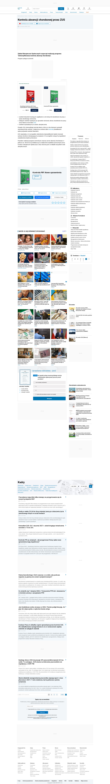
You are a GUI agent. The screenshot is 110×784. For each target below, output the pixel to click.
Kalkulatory (76, 188)
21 (83, 259)
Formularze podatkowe (84, 771)
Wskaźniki (76, 228)
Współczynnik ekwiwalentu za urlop (79, 233)
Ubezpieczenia (46, 488)
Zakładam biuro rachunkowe (73, 750)
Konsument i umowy (47, 753)
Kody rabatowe (83, 768)
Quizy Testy (73, 248)
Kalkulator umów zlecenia (76, 197)
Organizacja (20, 765)
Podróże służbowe (71, 769)
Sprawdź (36, 177)
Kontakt (71, 780)
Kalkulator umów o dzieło (76, 199)
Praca (44, 756)
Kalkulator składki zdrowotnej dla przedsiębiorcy (78, 204)
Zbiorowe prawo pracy (36, 488)
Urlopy (41, 485)
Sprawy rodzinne (46, 750)
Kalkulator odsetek (58, 769)
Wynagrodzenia (74, 221)
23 (89, 259)
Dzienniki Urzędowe (47, 768)
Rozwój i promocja (21, 769)
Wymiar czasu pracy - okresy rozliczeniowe (80, 241)
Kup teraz (34, 110)
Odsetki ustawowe (71, 771)
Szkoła (31, 766)
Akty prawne (45, 763)
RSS (65, 780)
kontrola (51, 129)
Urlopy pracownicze (75, 223)
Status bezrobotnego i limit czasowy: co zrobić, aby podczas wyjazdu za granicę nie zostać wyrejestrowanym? (80, 156)
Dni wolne (72, 305)
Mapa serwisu (84, 780)
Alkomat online (74, 213)
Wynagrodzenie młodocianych (77, 239)
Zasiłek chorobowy (75, 243)
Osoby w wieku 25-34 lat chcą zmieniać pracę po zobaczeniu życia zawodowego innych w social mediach (79, 145)
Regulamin (54, 780)
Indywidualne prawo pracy (24, 488)
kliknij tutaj (49, 718)
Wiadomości (30, 15)
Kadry (30, 12)
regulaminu (42, 709)
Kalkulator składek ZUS (76, 209)
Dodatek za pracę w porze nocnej (78, 237)
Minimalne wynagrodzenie (72, 766)
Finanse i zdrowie (58, 757)
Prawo (51, 12)
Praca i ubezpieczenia (59, 753)
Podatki (19, 750)
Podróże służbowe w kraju (72, 765)
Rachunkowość (21, 751)
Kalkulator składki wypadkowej (78, 207)
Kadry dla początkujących (51, 490)
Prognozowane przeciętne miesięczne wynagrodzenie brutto (79, 245)
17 (72, 259)
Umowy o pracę (74, 219)
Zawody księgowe (21, 756)
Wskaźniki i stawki (71, 763)
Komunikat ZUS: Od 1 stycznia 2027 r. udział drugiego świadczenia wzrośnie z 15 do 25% (80, 149)
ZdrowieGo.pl (82, 765)
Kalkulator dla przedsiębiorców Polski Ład (80, 201)
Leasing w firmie (58, 756)
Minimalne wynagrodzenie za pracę (79, 235)
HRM (45, 487)
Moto (66, 12)
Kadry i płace (20, 771)
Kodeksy (44, 772)
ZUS (34, 122)
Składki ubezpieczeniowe (72, 768)
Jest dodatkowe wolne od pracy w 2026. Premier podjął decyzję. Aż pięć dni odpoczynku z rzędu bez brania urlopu (79, 163)
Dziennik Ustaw (46, 765)
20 (80, 259)
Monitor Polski (45, 766)
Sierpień (82, 255)
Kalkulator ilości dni (59, 766)
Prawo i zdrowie (46, 759)
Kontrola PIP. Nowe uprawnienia (47, 172)
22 (86, 259)
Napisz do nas (43, 192)
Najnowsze (81, 138)
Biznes (36, 12)
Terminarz (76, 255)
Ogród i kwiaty (83, 756)
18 (74, 259)
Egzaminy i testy (33, 769)
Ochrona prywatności (28, 780)
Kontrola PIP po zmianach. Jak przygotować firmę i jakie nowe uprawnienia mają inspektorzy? (80, 153)
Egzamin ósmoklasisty (34, 774)
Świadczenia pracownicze (51, 485)
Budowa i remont (83, 754)
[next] (66, 694)
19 (77, 259)
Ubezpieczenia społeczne (32, 487)
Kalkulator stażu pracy (59, 771)
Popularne (74, 138)
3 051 (62, 694)
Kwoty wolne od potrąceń (76, 231)
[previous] (49, 694)
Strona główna (21, 15)
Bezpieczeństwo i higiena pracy (78, 225)
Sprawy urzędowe (46, 754)
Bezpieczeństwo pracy (39, 490)
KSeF (87, 12)
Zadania (19, 768)
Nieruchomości (73, 12)
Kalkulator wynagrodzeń (76, 194)
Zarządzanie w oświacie (35, 771)
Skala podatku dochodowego (73, 772)
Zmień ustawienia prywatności (42, 780)
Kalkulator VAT (58, 768)
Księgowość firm (21, 748)
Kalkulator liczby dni (75, 190)
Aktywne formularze (79, 216)
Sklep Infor (45, 757)
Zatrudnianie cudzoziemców (77, 385)
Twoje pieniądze (59, 12)
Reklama (77, 780)
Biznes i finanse (58, 750)
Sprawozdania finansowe (72, 756)
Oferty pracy (20, 492)
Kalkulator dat (74, 192)
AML (68, 757)
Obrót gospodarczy (21, 753)
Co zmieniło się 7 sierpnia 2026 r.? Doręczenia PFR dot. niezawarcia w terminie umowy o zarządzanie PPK (80, 160)
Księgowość (24, 12)
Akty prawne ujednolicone (48, 771)
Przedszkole (32, 765)
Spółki (56, 751)
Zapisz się (42, 712)
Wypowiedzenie (21, 487)
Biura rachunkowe (71, 748)
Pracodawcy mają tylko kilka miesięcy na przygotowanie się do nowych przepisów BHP (79, 142)
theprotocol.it (82, 772)
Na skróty (82, 763)
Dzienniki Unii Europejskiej (48, 769)
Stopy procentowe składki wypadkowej (79, 229)
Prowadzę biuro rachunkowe (73, 751)
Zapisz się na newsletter (60, 192)
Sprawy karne (45, 751)
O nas (19, 780)
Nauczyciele (32, 768)
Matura (31, 772)
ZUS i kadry (20, 754)
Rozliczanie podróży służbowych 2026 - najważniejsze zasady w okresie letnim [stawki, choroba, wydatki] (79, 178)
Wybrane (87, 138)
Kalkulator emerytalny (76, 211)
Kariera (60, 780)
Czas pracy (73, 217)
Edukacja (81, 12)
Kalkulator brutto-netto (76, 195)
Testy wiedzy (32, 775)
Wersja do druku (26, 192)
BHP (41, 487)
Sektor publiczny (44, 12)
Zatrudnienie (36, 485)
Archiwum (82, 766)
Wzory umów (82, 769)
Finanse (81, 753)
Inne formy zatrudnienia (23, 490)
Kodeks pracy (28, 485)
